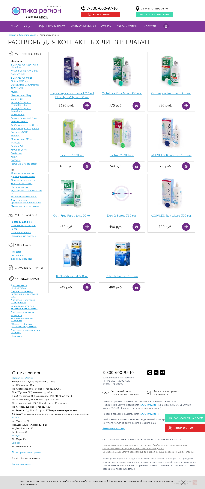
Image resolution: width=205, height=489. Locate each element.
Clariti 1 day (17, 99)
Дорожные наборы (21, 259)
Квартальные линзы (21, 184)
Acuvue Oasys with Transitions (21, 109)
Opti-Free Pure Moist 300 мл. (122, 93)
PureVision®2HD (19, 132)
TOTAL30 (15, 143)
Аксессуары (23, 245)
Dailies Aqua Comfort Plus (25, 85)
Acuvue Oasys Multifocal (24, 118)
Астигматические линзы (24, 197)
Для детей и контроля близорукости (23, 301)
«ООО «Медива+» (149, 405)
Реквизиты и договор (113, 428)
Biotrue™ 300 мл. (122, 155)
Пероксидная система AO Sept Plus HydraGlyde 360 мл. (72, 95)
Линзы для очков (27, 278)
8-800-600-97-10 (102, 8)
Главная (12, 35)
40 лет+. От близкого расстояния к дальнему (23, 325)
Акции (28, 26)
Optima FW (17, 146)
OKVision (15, 160)
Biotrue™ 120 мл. (72, 155)
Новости (150, 26)
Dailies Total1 (18, 74)
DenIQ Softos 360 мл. (122, 215)
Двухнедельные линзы (23, 176)
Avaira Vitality (18, 114)
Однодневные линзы (22, 173)
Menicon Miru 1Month (22, 139)
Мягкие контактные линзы (25, 206)
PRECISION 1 (17, 88)
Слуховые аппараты (29, 267)
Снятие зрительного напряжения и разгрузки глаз (24, 294)
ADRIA (14, 157)
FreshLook (16, 153)
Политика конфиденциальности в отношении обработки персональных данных (144, 445)
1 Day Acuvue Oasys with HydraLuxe (24, 66)
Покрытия (16, 336)
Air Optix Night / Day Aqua (25, 129)
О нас (14, 26)
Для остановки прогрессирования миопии (26, 201)
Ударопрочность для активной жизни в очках (24, 307)
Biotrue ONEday (19, 81)
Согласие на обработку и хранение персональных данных (133, 448)
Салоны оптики (127, 26)
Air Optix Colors (19, 150)
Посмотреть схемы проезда (27, 452)
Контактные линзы (83, 26)
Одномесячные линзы (23, 180)
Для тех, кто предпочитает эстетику (25, 331)
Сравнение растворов (23, 225)
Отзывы (106, 26)
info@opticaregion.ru (30, 458)
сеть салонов (53, 6)
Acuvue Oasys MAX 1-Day (24, 71)
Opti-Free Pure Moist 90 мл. (72, 215)
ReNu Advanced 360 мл (72, 276)
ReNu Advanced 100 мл (122, 276)
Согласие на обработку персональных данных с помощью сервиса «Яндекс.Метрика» (148, 452)
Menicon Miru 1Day (21, 95)
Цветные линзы (19, 187)
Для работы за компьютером (19, 286)
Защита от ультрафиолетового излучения (22, 318)
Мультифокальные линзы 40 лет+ (26, 192)
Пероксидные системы (23, 236)
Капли (14, 229)
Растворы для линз (21, 222)
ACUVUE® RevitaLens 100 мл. (171, 155)
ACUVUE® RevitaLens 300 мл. (171, 215)
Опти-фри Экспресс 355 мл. (171, 93)
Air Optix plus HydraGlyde (24, 125)
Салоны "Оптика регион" (155, 8)
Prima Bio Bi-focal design (24, 164)
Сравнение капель (21, 233)
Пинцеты (16, 252)
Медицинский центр (51, 26)
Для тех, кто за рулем (22, 312)
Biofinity (15, 136)
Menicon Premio (19, 121)
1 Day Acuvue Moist (21, 78)
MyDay (14, 92)
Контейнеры (17, 255)
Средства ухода (27, 35)
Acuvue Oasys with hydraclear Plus (21, 103)
